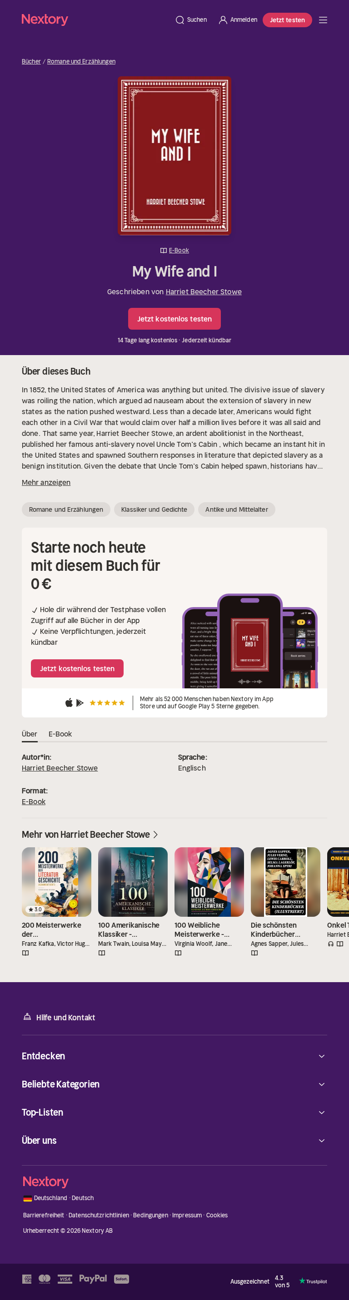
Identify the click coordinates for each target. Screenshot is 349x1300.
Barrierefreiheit (44, 1215)
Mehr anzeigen (46, 482)
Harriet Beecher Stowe (204, 291)
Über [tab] (30, 733)
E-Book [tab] (60, 733)
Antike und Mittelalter (236, 509)
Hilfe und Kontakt (65, 1018)
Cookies (217, 1215)
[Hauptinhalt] (323, 20)
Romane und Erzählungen (81, 61)
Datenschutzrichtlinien (99, 1215)
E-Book (33, 801)
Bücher (31, 61)
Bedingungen (150, 1215)
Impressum (187, 1215)
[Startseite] (95, 19)
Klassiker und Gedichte (154, 509)
